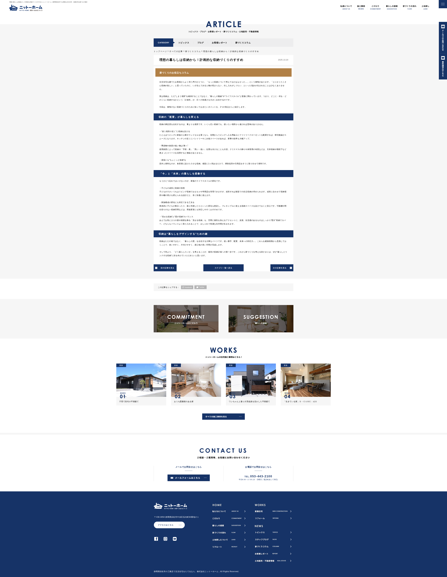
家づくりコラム (243, 43)
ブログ (200, 43)
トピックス (183, 43)
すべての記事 (176, 51)
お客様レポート (219, 43)
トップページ (160, 51)
